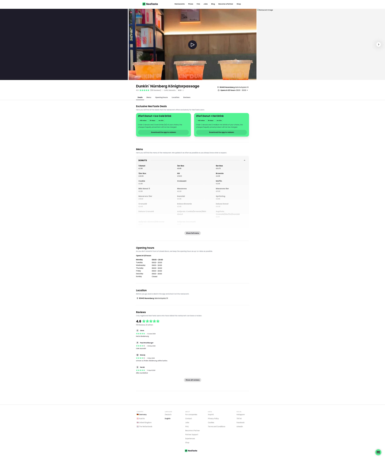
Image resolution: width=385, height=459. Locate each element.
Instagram (241, 414)
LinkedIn (240, 426)
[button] (192, 45)
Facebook (240, 422)
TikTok (239, 418)
